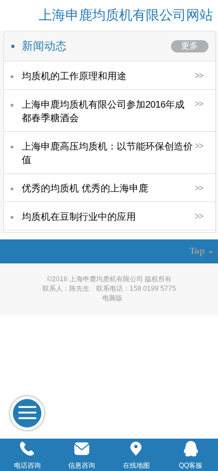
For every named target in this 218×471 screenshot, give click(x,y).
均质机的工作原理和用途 (74, 76)
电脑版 (112, 298)
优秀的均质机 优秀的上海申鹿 (85, 188)
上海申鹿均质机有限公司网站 (126, 14)
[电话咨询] (27, 449)
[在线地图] (136, 449)
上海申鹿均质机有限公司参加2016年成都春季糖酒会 (103, 111)
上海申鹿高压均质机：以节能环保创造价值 (107, 153)
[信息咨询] (82, 449)
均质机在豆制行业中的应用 (79, 217)
